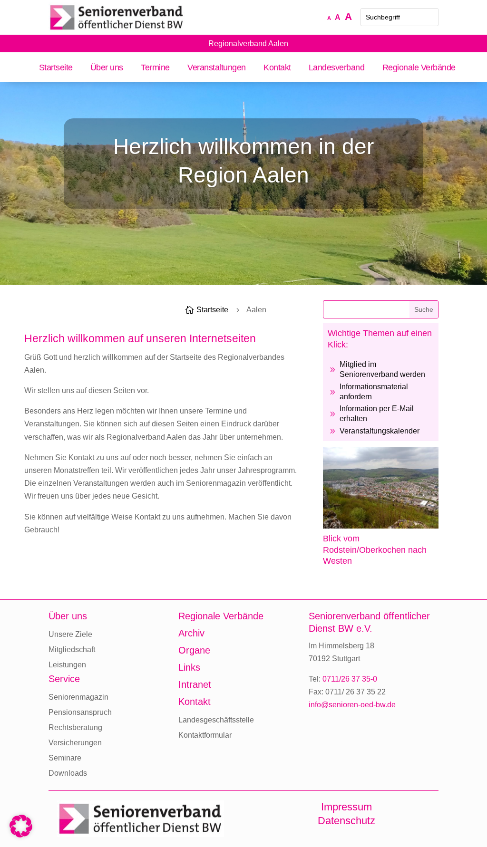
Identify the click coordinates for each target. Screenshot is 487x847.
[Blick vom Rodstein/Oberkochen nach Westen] (380, 526)
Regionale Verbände (418, 68)
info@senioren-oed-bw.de (352, 705)
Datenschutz (346, 821)
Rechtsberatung (75, 727)
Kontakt (277, 68)
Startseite (55, 68)
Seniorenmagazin (78, 697)
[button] (21, 826)
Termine (155, 68)
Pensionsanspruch (80, 712)
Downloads (68, 773)
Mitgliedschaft (72, 649)
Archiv (191, 633)
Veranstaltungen (216, 68)
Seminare (65, 758)
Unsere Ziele (70, 634)
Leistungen (67, 665)
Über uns (106, 68)
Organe (194, 650)
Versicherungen (75, 743)
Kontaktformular (205, 735)
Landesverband (337, 68)
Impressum (346, 807)
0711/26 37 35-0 (349, 679)
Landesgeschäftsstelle (216, 720)
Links (189, 667)
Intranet (194, 684)
